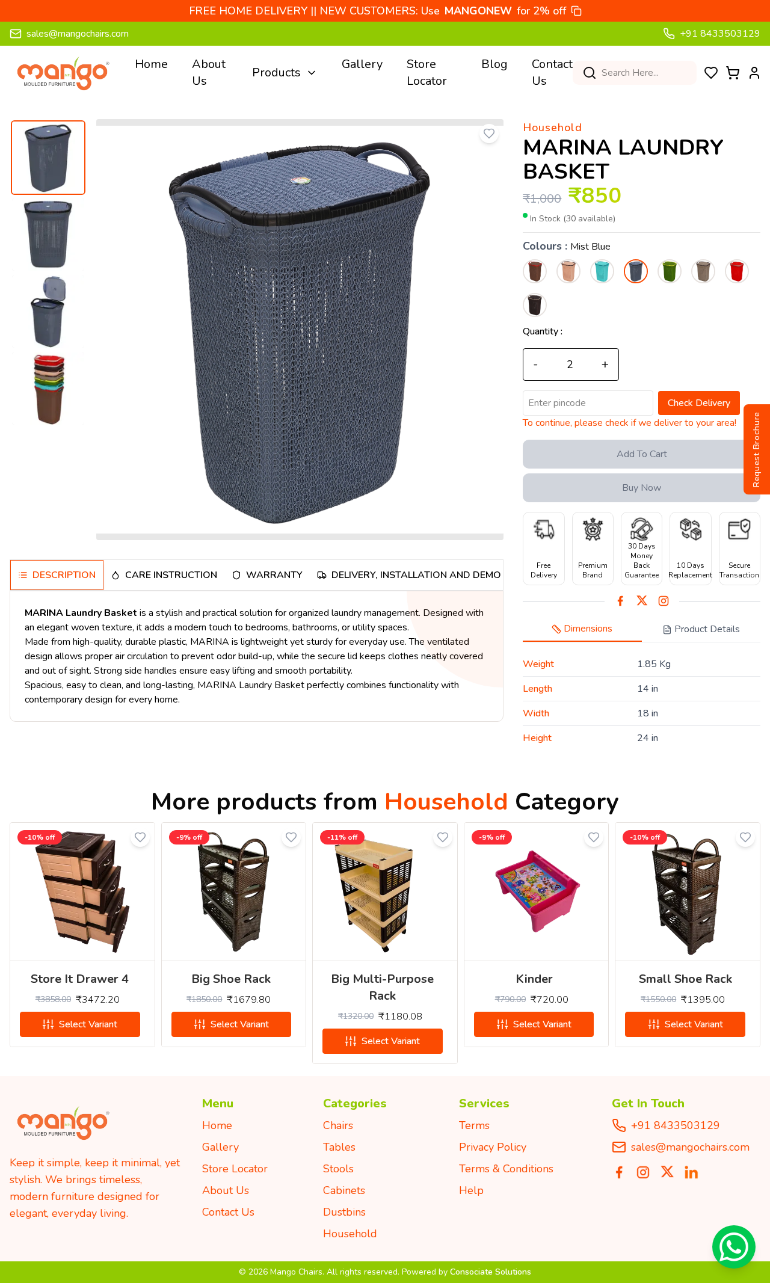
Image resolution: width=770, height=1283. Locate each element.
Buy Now (641, 487)
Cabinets (344, 1190)
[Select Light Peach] (568, 271)
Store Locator (427, 72)
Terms (474, 1125)
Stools (338, 1168)
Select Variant (88, 1024)
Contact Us (552, 72)
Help (471, 1190)
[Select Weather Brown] (535, 305)
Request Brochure (756, 449)
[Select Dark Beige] (535, 271)
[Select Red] (737, 271)
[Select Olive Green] (670, 271)
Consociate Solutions (490, 1272)
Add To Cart (642, 454)
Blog (494, 64)
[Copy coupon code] (576, 10)
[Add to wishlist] (489, 133)
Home (151, 64)
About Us (209, 72)
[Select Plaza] (703, 271)
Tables (339, 1147)
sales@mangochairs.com (77, 33)
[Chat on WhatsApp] (734, 1247)
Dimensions (588, 628)
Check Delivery (699, 403)
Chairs (338, 1125)
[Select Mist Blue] (636, 271)
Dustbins (344, 1212)
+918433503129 (675, 1125)
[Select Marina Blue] (602, 271)
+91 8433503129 (720, 33)
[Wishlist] (711, 73)
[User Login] (754, 73)
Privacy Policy (492, 1147)
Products (276, 72)
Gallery (362, 64)
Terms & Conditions (506, 1168)
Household (350, 1233)
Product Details (707, 629)
